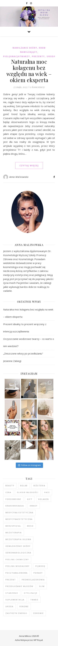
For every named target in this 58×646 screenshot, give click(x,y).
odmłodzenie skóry (17, 546)
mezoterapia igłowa (18, 539)
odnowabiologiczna (18, 552)
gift (29, 499)
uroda (9, 606)
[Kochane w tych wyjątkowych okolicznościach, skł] (12, 428)
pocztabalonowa (16, 573)
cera (8, 492)
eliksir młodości (27, 492)
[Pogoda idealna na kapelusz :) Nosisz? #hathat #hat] (12, 389)
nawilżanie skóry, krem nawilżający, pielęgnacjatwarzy (24, 52)
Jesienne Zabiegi (12, 361)
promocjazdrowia (33, 579)
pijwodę (40, 566)
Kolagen (43, 499)
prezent (10, 579)
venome (24, 606)
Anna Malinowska (19, 176)
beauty (9, 485)
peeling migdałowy (17, 566)
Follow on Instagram (31, 465)
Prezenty (38, 56)
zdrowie (38, 613)
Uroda (51, 56)
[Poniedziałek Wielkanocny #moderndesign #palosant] (29, 409)
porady (38, 573)
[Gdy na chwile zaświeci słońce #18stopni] (29, 429)
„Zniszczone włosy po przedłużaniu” (23, 353)
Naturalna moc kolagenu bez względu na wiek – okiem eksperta (29, 70)
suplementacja (14, 599)
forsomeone (13, 499)
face (47, 492)
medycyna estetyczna (19, 512)
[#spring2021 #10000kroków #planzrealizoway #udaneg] (29, 388)
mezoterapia (13, 532)
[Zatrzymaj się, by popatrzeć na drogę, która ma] (45, 450)
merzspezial (13, 526)
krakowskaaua (14, 506)
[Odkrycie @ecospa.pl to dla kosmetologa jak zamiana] (45, 389)
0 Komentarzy (37, 87)
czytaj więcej (29, 165)
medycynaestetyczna (19, 519)
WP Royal (38, 640)
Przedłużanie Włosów (19, 586)
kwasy (34, 506)
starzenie (11, 593)
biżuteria (39, 485)
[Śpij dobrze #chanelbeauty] (12, 450)
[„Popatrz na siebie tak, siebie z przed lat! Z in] (45, 429)
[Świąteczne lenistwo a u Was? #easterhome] (45, 409)
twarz (34, 599)
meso (30, 526)
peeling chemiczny (17, 559)
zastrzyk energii (16, 613)
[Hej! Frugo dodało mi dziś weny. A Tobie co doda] (29, 444)
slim (42, 586)
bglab (24, 485)
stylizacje (30, 593)
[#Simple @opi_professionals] (12, 409)
